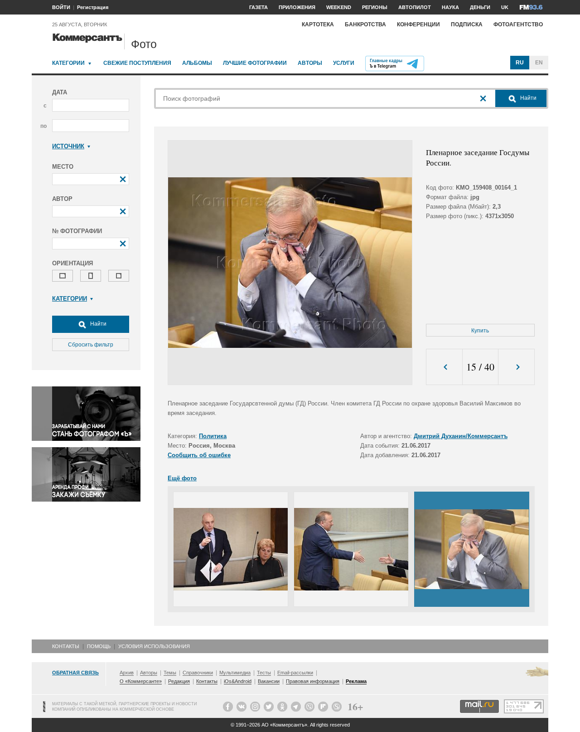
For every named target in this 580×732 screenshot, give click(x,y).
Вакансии (269, 681)
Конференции (418, 24)
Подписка (467, 24)
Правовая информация (312, 681)
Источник (68, 146)
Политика (213, 436)
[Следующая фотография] (516, 367)
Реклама (356, 681)
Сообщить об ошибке (199, 455)
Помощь (99, 646)
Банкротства (365, 24)
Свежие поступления (137, 63)
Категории (68, 63)
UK (504, 7)
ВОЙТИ (61, 7)
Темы (170, 672)
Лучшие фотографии (255, 63)
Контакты (65, 646)
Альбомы (197, 63)
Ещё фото (182, 478)
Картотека (318, 24)
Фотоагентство (518, 24)
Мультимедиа (235, 672)
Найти (97, 324)
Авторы (310, 63)
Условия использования (154, 646)
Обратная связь (75, 672)
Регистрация (92, 7)
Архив (127, 672)
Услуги (343, 63)
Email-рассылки (295, 672)
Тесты (264, 672)
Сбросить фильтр (90, 345)
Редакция (179, 681)
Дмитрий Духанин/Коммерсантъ (461, 436)
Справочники (198, 672)
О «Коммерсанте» (141, 681)
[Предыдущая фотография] (444, 367)
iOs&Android (237, 681)
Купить (480, 330)
